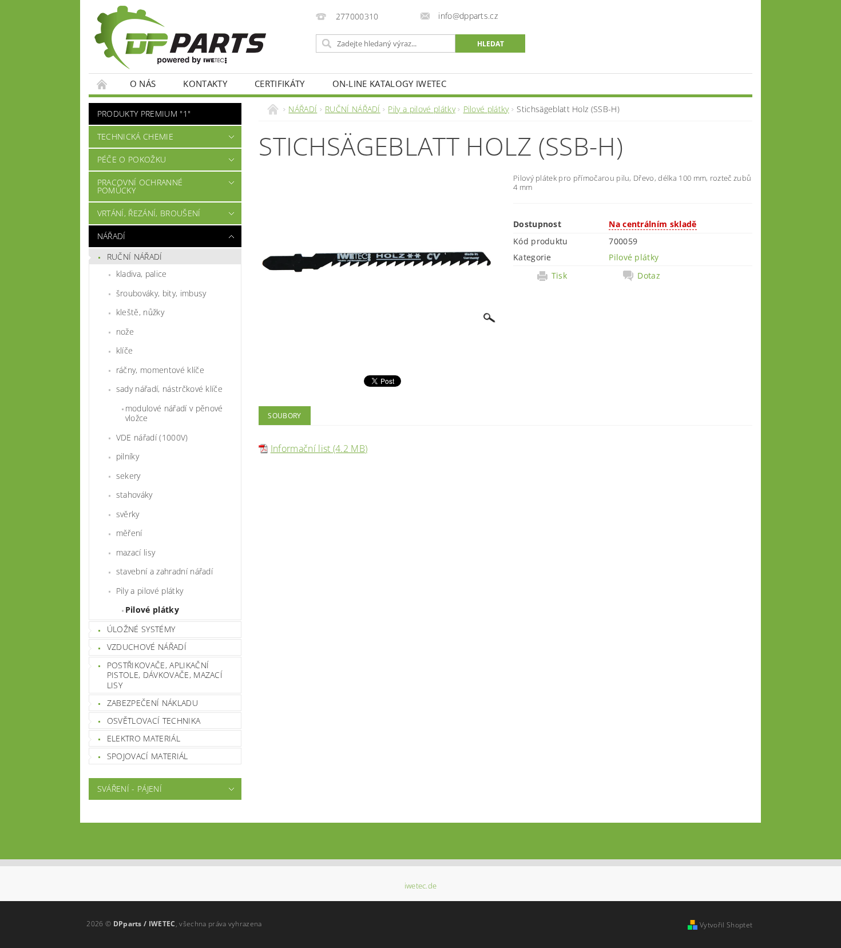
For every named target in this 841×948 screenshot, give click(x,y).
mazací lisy (136, 552)
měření (129, 532)
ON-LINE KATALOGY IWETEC (389, 83)
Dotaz (648, 276)
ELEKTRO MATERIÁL (143, 738)
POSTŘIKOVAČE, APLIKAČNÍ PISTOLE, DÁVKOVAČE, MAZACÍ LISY (165, 675)
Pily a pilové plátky (149, 590)
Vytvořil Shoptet (726, 925)
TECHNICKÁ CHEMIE (135, 136)
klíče (124, 350)
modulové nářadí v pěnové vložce (174, 413)
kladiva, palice (141, 273)
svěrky (128, 514)
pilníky (127, 456)
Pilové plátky (152, 609)
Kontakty (205, 83)
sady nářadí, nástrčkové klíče (169, 388)
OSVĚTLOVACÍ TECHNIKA (153, 720)
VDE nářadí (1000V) (152, 437)
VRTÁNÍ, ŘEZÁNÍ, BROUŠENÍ (149, 213)
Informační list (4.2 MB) (319, 448)
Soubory (284, 416)
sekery (128, 475)
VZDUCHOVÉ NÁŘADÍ (147, 646)
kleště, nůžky (140, 312)
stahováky (134, 494)
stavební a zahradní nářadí (164, 571)
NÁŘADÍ (111, 236)
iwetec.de (420, 886)
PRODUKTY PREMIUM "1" (144, 113)
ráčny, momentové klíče (160, 369)
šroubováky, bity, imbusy (161, 293)
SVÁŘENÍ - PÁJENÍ (129, 788)
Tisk (559, 276)
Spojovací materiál (147, 756)
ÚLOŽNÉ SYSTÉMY (141, 629)
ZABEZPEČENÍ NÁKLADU (152, 702)
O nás (143, 83)
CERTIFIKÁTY (280, 83)
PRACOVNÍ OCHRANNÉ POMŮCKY (140, 186)
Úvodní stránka (102, 84)
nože (125, 331)
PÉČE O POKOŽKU (131, 159)
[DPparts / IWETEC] (180, 37)
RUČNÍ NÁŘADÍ (134, 256)
